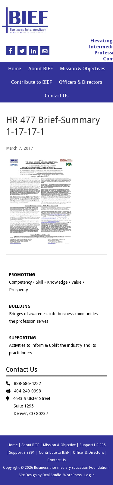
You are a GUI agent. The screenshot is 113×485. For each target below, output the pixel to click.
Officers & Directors (80, 82)
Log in (89, 475)
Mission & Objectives (82, 69)
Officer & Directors (88, 452)
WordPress (72, 475)
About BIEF (40, 69)
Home (14, 69)
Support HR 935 (93, 445)
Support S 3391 (22, 452)
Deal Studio (51, 475)
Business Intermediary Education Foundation (55, 22)
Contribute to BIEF (31, 82)
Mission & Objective (59, 445)
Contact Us (56, 96)
